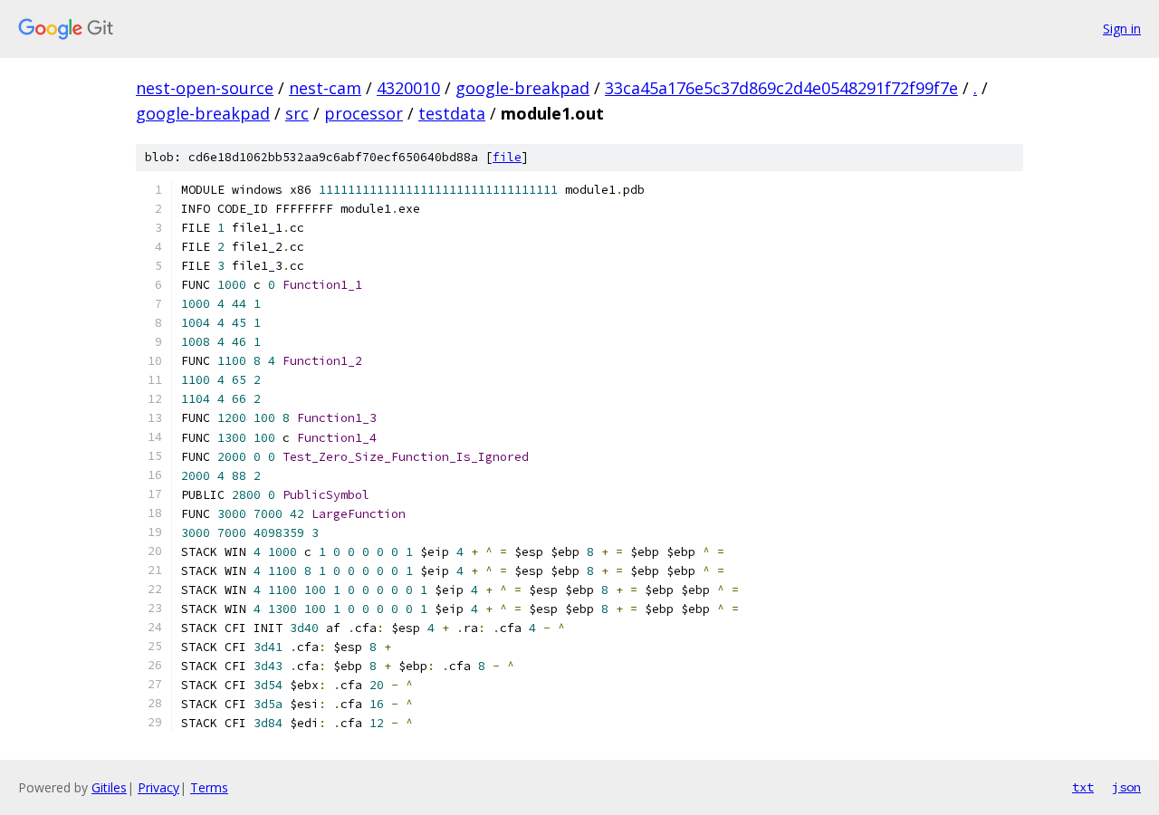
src (297, 113)
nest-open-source (204, 88)
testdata (451, 113)
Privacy (158, 787)
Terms (209, 787)
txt (1083, 787)
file (507, 157)
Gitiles (109, 787)
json (1126, 787)
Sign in (1122, 28)
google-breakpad (522, 88)
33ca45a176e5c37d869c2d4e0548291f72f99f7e (781, 88)
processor (363, 113)
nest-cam (325, 88)
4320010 (408, 88)
